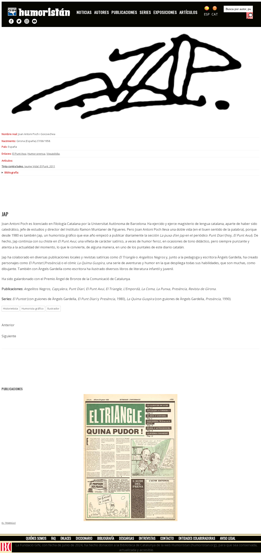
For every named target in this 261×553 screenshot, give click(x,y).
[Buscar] (249, 15)
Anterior (8, 325)
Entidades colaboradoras (197, 538)
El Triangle (9, 522)
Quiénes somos (36, 538)
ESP (207, 14)
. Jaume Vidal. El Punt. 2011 (28, 166)
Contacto (167, 538)
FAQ (53, 538)
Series (145, 12)
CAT (215, 14)
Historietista (10, 308)
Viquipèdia (53, 153)
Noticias (84, 12)
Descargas (126, 538)
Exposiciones (165, 12)
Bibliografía (105, 538)
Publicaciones (124, 12)
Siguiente (9, 336)
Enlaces (66, 538)
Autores (101, 12)
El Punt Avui (19, 153)
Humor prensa (36, 153)
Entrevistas (147, 538)
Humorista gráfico (33, 308)
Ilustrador (53, 308)
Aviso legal (227, 538)
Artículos (188, 12)
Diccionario (84, 538)
